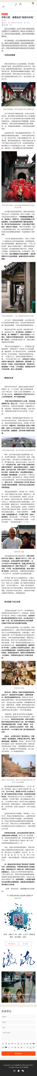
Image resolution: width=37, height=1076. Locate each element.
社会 (5, 23)
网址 (3, 1027)
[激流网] (18, 3)
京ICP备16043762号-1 (27, 1065)
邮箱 (4, 1022)
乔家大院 (4, 14)
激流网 (6, 25)
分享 (26, 944)
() (12, 944)
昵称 (4, 1017)
